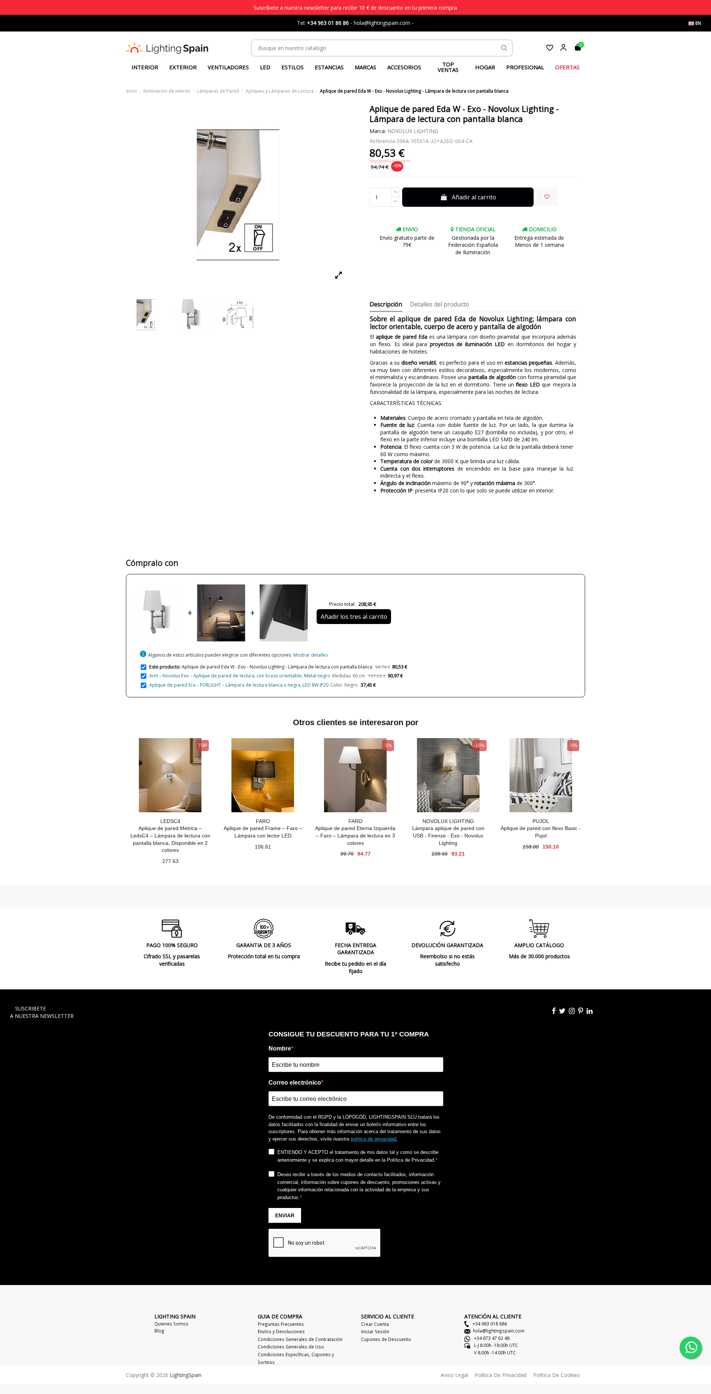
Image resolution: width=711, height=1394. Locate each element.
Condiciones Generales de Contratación (300, 1339)
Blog (159, 1331)
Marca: (378, 131)
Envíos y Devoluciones (281, 1331)
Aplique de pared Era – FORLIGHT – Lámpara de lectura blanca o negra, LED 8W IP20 (238, 685)
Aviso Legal (454, 1374)
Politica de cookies (556, 1374)
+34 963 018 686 (489, 1324)
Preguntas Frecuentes (281, 1324)
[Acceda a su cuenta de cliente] (563, 47)
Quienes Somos (171, 1324)
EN (697, 23)
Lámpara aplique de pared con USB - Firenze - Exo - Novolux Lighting (448, 835)
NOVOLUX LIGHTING (412, 131)
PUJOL (541, 821)
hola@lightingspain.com (498, 1331)
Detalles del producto (439, 304)
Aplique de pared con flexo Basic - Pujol (541, 832)
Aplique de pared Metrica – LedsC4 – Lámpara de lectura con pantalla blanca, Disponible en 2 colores (170, 839)
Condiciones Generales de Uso (291, 1347)
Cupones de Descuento (386, 1339)
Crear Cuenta (375, 1324)
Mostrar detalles (310, 655)
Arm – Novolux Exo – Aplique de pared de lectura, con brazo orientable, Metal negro (239, 676)
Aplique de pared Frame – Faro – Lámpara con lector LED (263, 832)
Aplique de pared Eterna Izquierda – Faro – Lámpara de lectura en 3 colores (355, 835)
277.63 (170, 861)
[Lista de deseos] (549, 47)
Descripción (386, 304)
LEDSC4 (170, 821)
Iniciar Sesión (375, 1331)
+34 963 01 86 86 (328, 22)
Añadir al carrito (474, 197)
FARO (263, 821)
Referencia (382, 141)
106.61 (263, 847)
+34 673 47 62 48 (491, 1338)
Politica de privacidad (501, 1374)
